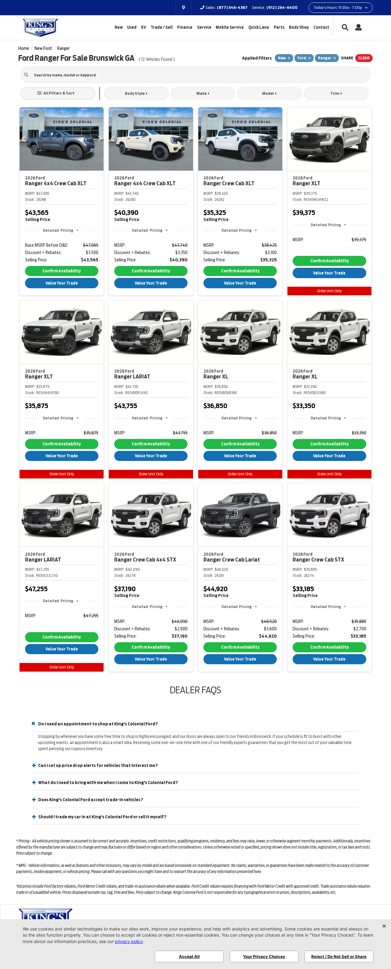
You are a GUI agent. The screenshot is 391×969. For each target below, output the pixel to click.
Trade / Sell (162, 27)
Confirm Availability (61, 271)
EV (143, 27)
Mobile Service (230, 27)
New (119, 27)
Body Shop (299, 27)
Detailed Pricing (58, 230)
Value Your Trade (62, 283)
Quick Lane (258, 27)
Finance (184, 27)
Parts (279, 27)
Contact (321, 27)
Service (204, 27)
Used (132, 27)
